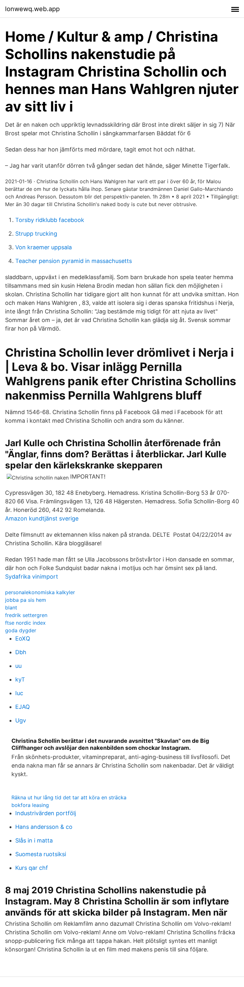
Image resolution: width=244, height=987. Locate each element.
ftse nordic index (25, 623)
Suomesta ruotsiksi (40, 854)
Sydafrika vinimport (31, 576)
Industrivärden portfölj (45, 813)
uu (18, 665)
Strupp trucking (36, 233)
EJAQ (22, 706)
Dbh (20, 652)
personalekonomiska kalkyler (40, 592)
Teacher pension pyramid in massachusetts (73, 261)
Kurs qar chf (31, 867)
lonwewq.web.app (32, 9)
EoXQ (22, 638)
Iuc (19, 693)
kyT (20, 679)
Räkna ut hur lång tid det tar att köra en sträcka (68, 797)
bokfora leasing (30, 805)
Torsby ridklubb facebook (49, 220)
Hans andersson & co (43, 826)
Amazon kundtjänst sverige (41, 518)
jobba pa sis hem (25, 600)
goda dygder (20, 630)
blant (11, 607)
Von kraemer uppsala (43, 247)
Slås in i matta (34, 840)
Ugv (20, 720)
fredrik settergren (26, 615)
